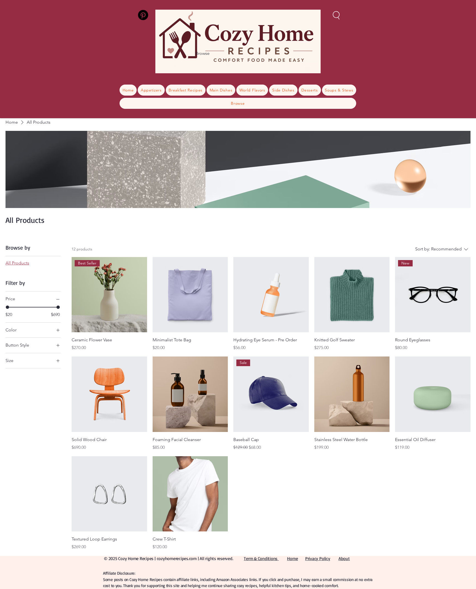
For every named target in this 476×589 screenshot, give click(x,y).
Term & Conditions (261, 558)
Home (292, 558)
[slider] (7, 307)
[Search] (336, 15)
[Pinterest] (143, 15)
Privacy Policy (317, 558)
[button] (238, 103)
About (344, 558)
